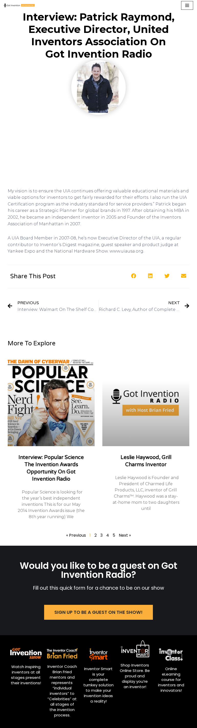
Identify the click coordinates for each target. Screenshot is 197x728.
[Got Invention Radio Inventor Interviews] (19, 5)
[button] (98, 612)
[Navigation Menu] (187, 5)
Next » (125, 535)
